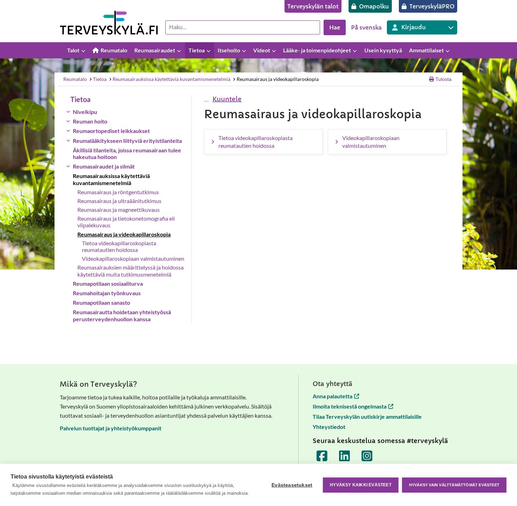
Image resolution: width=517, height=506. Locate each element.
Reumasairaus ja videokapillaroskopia (278, 79)
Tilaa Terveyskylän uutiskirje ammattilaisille (367, 416)
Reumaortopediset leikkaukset (111, 130)
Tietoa (100, 79)
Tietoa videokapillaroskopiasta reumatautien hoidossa (119, 246)
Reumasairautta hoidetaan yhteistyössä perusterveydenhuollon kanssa (122, 315)
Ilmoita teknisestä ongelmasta (350, 406)
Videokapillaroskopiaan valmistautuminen (133, 258)
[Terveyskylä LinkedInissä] (344, 456)
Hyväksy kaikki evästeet (360, 484)
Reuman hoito (90, 121)
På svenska (366, 27)
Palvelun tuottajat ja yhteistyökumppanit (110, 428)
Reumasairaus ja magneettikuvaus (118, 209)
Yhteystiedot (329, 426)
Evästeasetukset (292, 485)
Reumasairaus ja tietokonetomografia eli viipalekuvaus (126, 221)
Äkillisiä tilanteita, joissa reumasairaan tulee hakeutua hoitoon (127, 153)
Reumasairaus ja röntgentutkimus (118, 192)
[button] (226, 99)
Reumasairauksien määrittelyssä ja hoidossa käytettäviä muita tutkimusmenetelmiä (130, 270)
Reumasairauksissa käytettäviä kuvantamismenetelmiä (171, 79)
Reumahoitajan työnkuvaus (107, 293)
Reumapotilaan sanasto (101, 302)
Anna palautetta (332, 396)
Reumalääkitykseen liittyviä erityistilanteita (127, 140)
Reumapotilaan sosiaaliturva (108, 283)
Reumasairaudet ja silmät (104, 166)
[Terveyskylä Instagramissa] (367, 456)
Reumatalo (75, 79)
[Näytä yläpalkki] (508, 50)
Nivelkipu (85, 111)
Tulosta (443, 79)
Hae (334, 27)
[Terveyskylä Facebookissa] (322, 456)
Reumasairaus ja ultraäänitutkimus (119, 200)
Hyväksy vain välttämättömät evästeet (454, 485)
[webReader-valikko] (206, 101)
